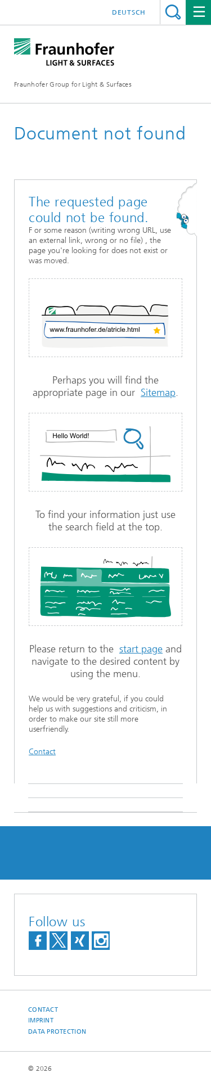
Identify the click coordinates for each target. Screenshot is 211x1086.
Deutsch (129, 12)
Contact (42, 751)
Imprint (40, 1020)
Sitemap (158, 392)
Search (173, 12)
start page (141, 649)
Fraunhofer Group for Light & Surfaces (73, 84)
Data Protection (57, 1031)
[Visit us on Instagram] (101, 940)
